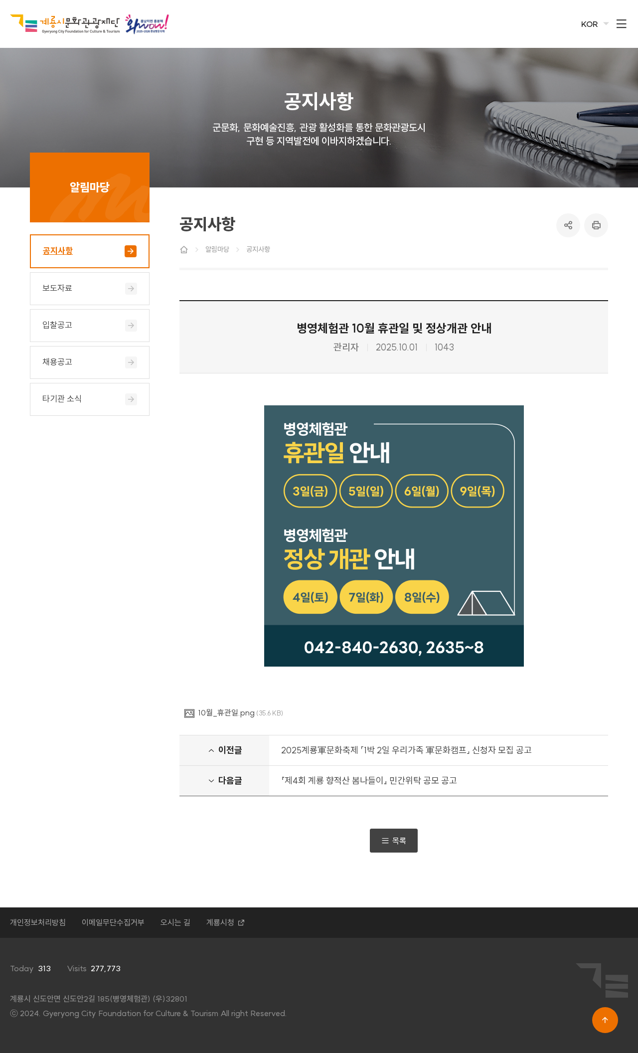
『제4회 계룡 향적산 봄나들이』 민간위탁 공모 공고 (369, 780)
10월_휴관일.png (226, 712)
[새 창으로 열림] (147, 23)
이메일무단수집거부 (113, 922)
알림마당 (217, 249)
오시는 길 (175, 922)
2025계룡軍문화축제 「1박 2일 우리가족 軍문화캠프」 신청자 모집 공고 (406, 750)
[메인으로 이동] (65, 24)
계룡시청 (220, 922)
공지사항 (258, 249)
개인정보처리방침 (38, 922)
